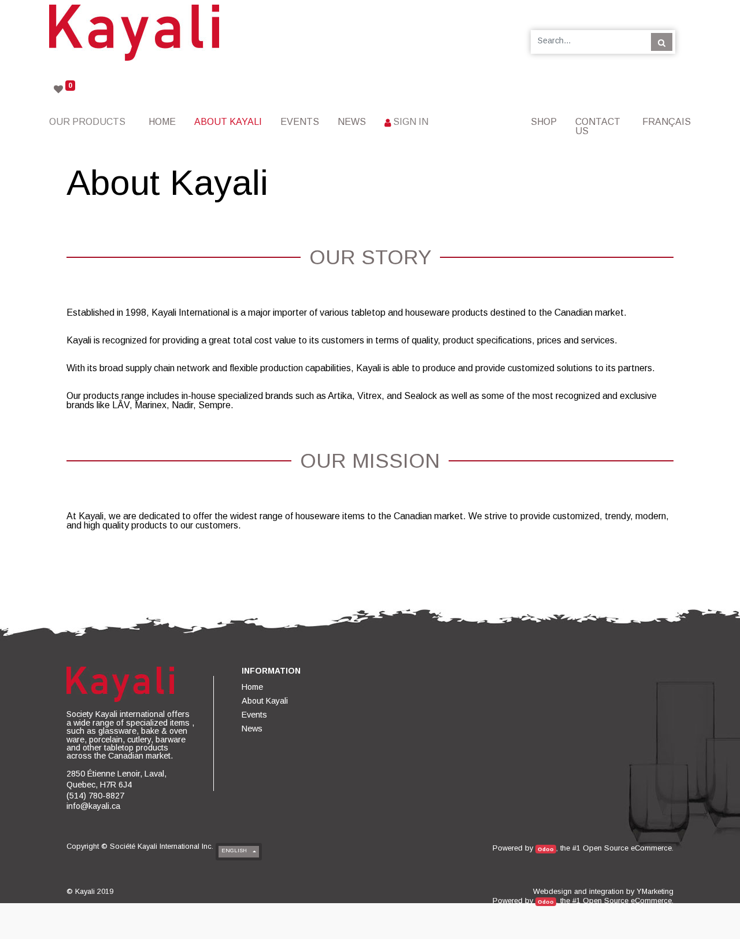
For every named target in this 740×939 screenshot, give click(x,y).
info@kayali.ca (93, 806)
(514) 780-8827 (95, 795)
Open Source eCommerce (627, 848)
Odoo (546, 849)
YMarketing (655, 891)
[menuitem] (162, 122)
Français (666, 122)
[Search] (661, 41)
